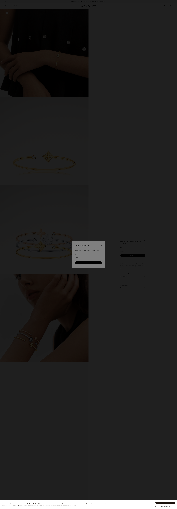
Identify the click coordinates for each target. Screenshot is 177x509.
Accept (165, 502)
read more (74, 505)
